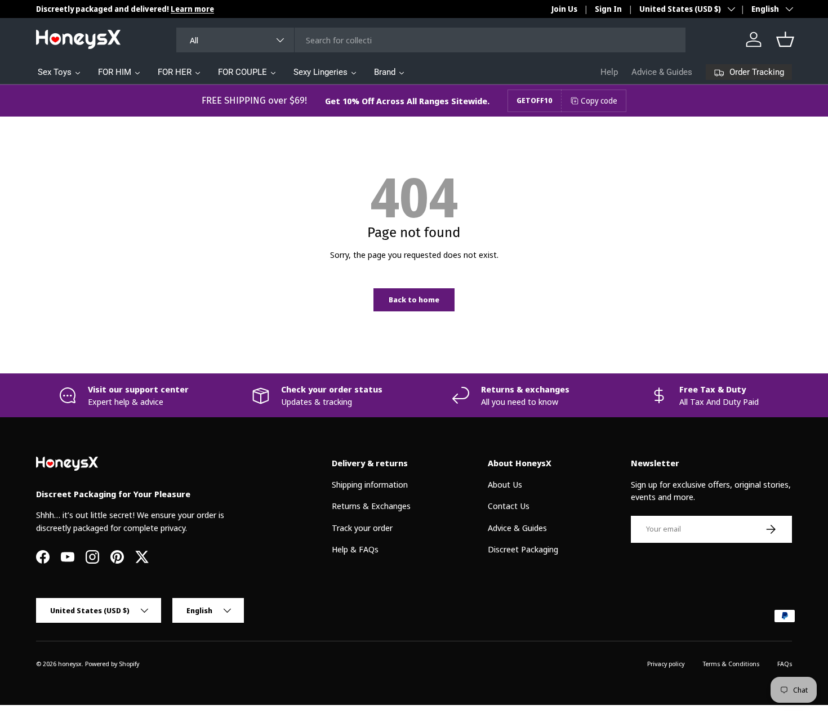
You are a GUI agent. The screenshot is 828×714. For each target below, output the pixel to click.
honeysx (70, 663)
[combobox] (430, 40)
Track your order (362, 527)
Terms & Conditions (730, 663)
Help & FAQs (355, 549)
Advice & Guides (661, 72)
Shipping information (370, 484)
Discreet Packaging (523, 549)
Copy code (599, 100)
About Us (505, 484)
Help (609, 72)
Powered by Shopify (112, 663)
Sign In (608, 9)
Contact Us (508, 505)
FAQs (784, 663)
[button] (785, 39)
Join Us (564, 9)
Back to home (414, 299)
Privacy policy (665, 663)
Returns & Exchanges (371, 505)
